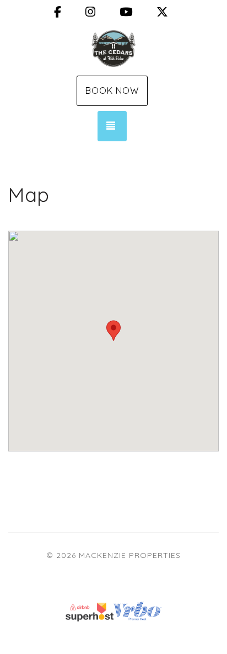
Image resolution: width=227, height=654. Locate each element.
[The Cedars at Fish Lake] (113, 48)
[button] (113, 330)
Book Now (112, 90)
